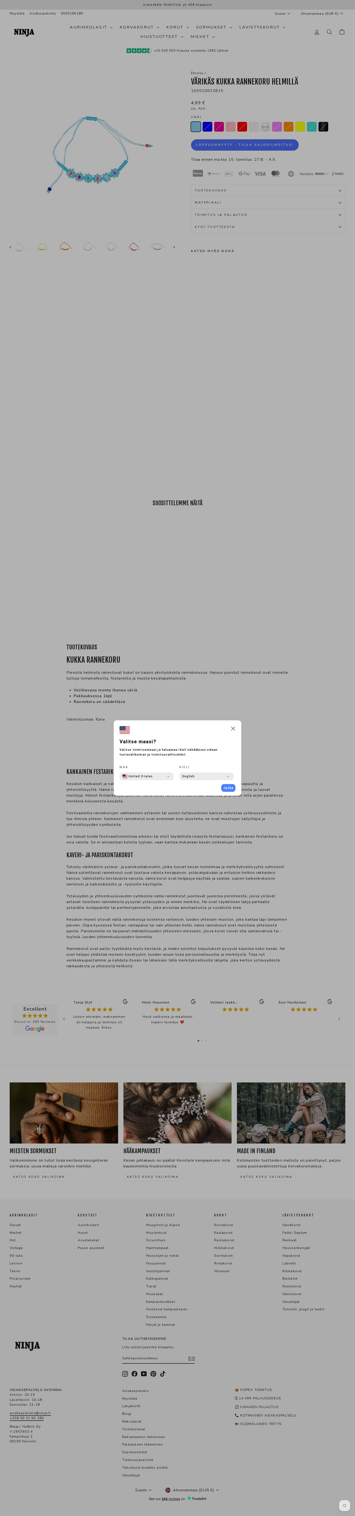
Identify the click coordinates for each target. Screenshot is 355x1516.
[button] (233, 729)
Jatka (228, 788)
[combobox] (137, 776)
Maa (124, 767)
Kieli (184, 767)
